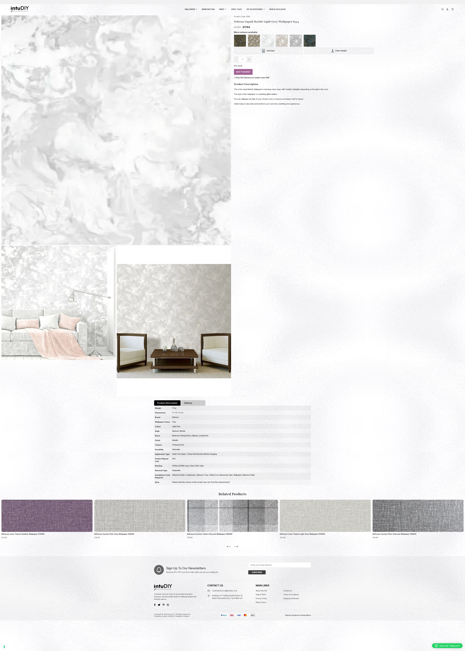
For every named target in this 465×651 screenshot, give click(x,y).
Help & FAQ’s (261, 595)
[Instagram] (168, 604)
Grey (174, 422)
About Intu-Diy (261, 591)
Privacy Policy (261, 598)
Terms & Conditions (291, 595)
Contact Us (287, 591)
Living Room (203, 436)
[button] (447, 645)
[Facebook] (155, 604)
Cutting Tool (214, 475)
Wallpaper (190, 9)
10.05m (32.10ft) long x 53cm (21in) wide (188, 466)
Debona (175, 417)
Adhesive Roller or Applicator (183, 475)
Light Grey (176, 426)
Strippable (176, 470)
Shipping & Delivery (291, 598)
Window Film (208, 9)
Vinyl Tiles (236, 9)
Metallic (175, 440)
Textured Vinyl (178, 445)
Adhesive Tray (202, 475)
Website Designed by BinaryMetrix (298, 615)
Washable (176, 449)
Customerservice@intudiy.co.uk (224, 591)
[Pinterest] (163, 604)
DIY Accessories (255, 9)
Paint (221, 9)
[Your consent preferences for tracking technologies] (4, 646)
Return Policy (261, 602)
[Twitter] (159, 604)
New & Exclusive (277, 9)
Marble (182, 431)
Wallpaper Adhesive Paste (244, 475)
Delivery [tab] (188, 403)
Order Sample (341, 51)
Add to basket (243, 72)
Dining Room (186, 436)
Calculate (270, 51)
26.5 (174, 459)
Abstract (175, 431)
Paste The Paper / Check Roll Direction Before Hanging (194, 454)
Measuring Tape (226, 475)
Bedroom (176, 436)
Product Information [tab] (167, 403)
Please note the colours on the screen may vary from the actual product (201, 482)
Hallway (195, 436)
